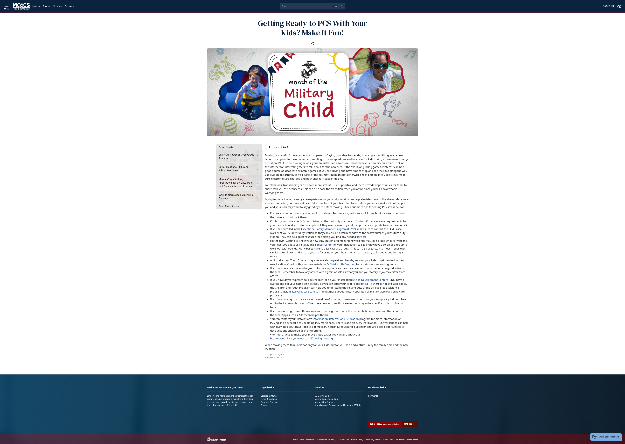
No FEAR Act (298, 439)
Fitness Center (324, 244)
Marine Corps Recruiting (326, 398)
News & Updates (269, 398)
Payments (373, 395)
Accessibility (344, 439)
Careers (69, 6)
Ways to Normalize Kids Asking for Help (236, 196)
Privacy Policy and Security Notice (365, 439)
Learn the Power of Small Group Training (236, 156)
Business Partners (269, 402)
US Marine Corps (322, 395)
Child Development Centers (371, 280)
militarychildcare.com (301, 291)
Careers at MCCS (269, 395)
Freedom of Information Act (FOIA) (321, 439)
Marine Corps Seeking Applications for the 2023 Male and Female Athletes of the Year (236, 183)
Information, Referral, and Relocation (336, 319)
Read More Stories (229, 206)
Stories (57, 6)
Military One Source (323, 402)
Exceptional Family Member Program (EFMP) (328, 229)
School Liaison (311, 221)
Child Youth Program (342, 264)
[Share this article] (312, 43)
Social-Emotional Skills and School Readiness (234, 168)
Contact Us (266, 405)
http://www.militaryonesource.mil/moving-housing (301, 338)
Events (46, 6)
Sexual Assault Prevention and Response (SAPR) (337, 405)
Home (36, 6)
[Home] (21, 6)
